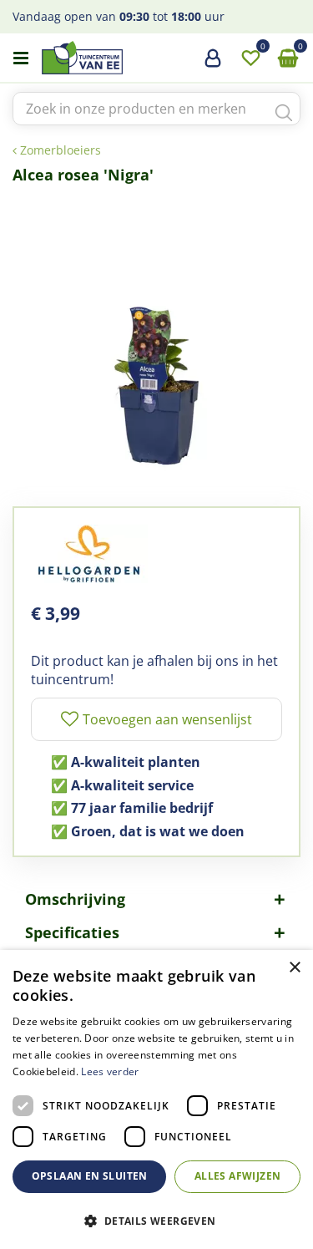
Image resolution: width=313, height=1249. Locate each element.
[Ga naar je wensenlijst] (250, 58)
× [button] (294, 968)
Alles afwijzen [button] (237, 1176)
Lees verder (110, 1071)
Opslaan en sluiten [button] (90, 1176)
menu (20, 58)
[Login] (212, 64)
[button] (156, 1220)
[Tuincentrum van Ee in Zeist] (133, 57)
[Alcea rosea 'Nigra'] (156, 337)
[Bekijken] (287, 58)
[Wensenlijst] (250, 58)
